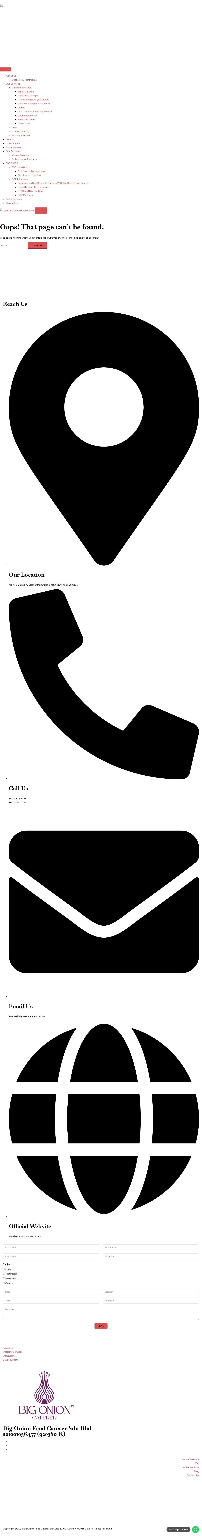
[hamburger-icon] (5, 69)
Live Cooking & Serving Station (35, 111)
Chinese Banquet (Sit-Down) (33, 99)
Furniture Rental (21, 135)
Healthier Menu (26, 119)
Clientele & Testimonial (24, 79)
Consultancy (13, 143)
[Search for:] (14, 245)
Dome (21, 107)
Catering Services (21, 87)
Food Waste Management (32, 171)
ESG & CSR (12, 163)
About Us (11, 75)
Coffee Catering (20, 131)
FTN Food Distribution (30, 190)
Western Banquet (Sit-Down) (34, 103)
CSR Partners (25, 194)
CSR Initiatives (20, 179)
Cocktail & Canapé (28, 95)
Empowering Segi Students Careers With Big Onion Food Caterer (53, 182)
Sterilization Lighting (29, 175)
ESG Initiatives (19, 167)
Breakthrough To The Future (33, 186)
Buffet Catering (26, 91)
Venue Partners (20, 155)
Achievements (14, 198)
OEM (14, 127)
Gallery (10, 139)
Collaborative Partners (24, 159)
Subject (7, 1264)
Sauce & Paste (13, 147)
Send (101, 1326)
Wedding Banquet (27, 115)
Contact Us (12, 202)
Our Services (13, 83)
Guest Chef (24, 123)
